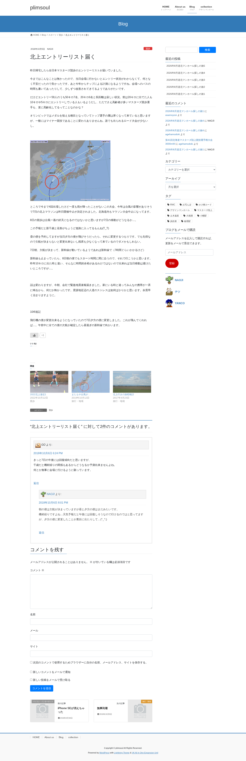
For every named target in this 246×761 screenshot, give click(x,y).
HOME (36, 737)
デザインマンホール (180, 210)
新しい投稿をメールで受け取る (51, 679)
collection (73, 737)
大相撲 (189, 215)
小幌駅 (203, 215)
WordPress (104, 753)
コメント (37, 570)
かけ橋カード (205, 204)
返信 (36, 483)
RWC (172, 204)
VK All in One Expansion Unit (145, 753)
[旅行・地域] (140, 707)
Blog (61, 737)
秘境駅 (187, 221)
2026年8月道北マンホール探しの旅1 (186, 94)
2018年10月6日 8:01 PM (53, 502)
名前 (32, 614)
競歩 (148, 48)
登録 (172, 263)
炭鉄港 (173, 221)
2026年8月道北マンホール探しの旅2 (186, 87)
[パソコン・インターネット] (42, 707)
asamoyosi (171, 115)
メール (34, 630)
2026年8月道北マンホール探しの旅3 (186, 80)
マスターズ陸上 (204, 210)
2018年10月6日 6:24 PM (48, 453)
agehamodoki (172, 134)
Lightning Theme (122, 753)
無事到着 (102, 708)
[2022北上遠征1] (49, 382)
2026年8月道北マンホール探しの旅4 (186, 72)
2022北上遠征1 (38, 394)
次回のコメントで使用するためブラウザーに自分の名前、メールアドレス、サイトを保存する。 (90, 662)
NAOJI (51, 494)
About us (49, 737)
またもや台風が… (81, 394)
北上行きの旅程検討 (123, 394)
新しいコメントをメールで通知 (51, 672)
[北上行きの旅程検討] (132, 382)
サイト (34, 646)
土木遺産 (174, 215)
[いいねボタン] (34, 335)
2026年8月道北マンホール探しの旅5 (186, 65)
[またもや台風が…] (91, 382)
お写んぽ (187, 204)
